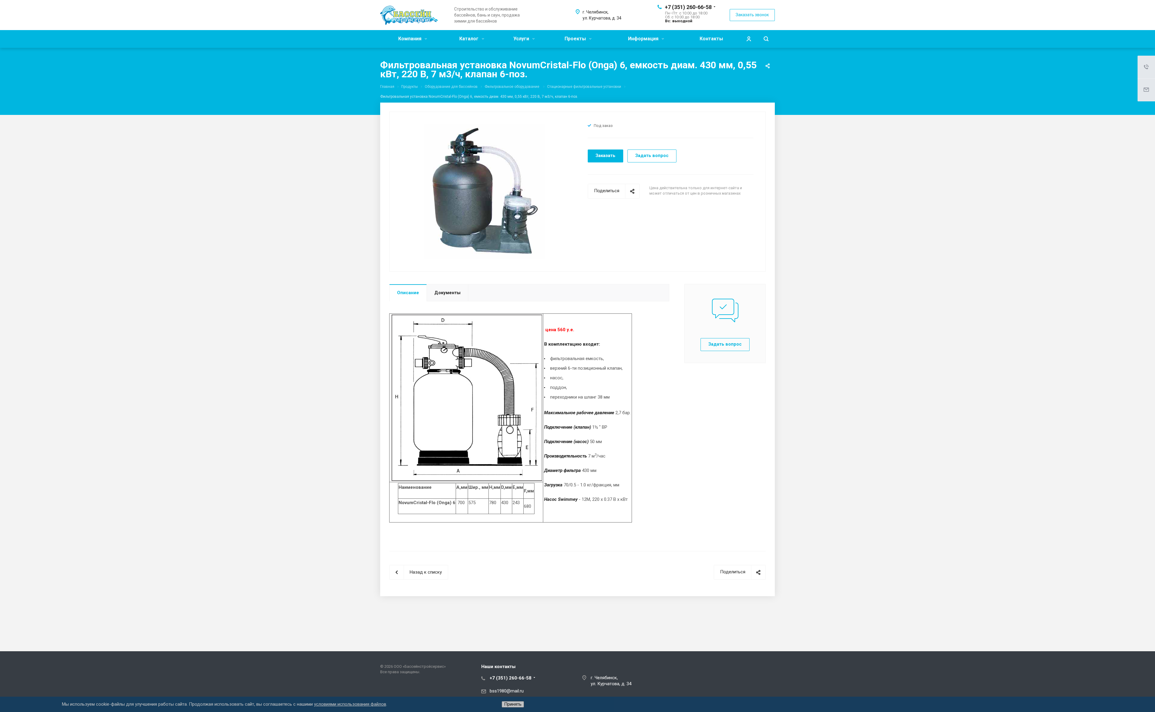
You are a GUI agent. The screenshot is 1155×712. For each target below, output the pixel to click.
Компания (410, 39)
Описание (408, 292)
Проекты (576, 39)
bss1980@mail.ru (507, 691)
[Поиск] (766, 39)
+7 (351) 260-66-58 (688, 7)
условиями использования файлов (350, 704)
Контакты (711, 39)
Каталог (469, 39)
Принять (513, 704)
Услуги (521, 39)
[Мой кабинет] (748, 39)
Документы (447, 292)
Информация (644, 39)
